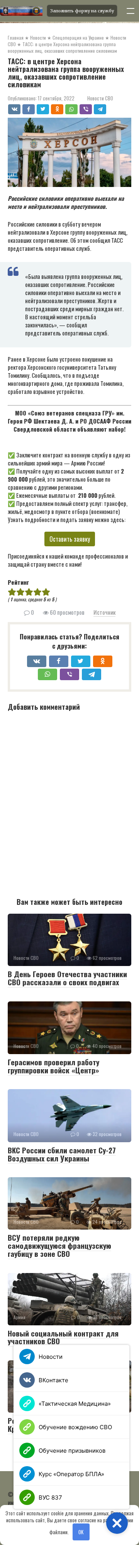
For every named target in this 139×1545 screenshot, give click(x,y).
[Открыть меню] (130, 10)
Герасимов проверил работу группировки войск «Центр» (53, 1065)
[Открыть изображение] (21, 10)
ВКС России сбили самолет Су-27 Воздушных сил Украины (62, 1154)
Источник (104, 612)
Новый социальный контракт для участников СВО (63, 1337)
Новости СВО (100, 98)
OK (80, 1532)
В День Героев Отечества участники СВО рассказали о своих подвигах (67, 977)
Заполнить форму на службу (82, 10)
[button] (117, 1523)
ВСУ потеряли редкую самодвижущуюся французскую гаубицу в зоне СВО (59, 1245)
